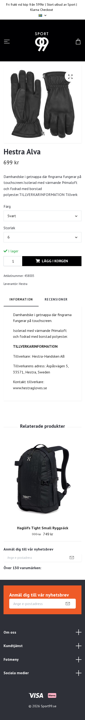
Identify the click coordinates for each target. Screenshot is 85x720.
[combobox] (42, 216)
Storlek (9, 227)
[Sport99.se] (42, 41)
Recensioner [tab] (56, 299)
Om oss (10, 632)
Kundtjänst (13, 645)
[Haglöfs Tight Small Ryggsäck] (42, 481)
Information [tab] (21, 299)
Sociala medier (16, 672)
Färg (7, 206)
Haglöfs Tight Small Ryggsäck (42, 527)
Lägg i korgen (55, 260)
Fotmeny (11, 659)
